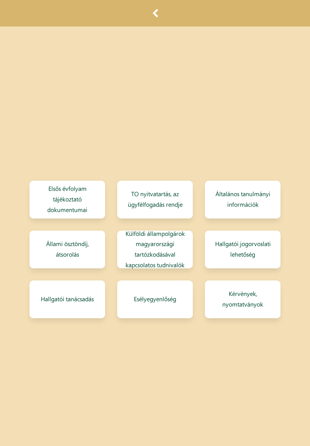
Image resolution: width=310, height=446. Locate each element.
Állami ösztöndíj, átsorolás (67, 249)
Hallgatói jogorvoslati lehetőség (243, 249)
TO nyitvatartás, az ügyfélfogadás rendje (155, 199)
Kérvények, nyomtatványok (242, 299)
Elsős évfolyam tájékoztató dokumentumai (67, 199)
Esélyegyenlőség (155, 299)
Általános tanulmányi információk (242, 199)
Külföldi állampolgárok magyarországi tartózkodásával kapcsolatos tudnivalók (155, 249)
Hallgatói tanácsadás (67, 299)
